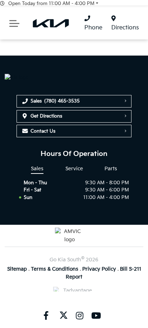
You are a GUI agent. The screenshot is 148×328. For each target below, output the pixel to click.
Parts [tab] (111, 169)
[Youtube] (96, 315)
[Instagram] (79, 315)
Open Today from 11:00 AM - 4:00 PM (51, 3)
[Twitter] (62, 315)
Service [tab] (74, 169)
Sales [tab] (37, 169)
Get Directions (46, 116)
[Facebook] (46, 315)
